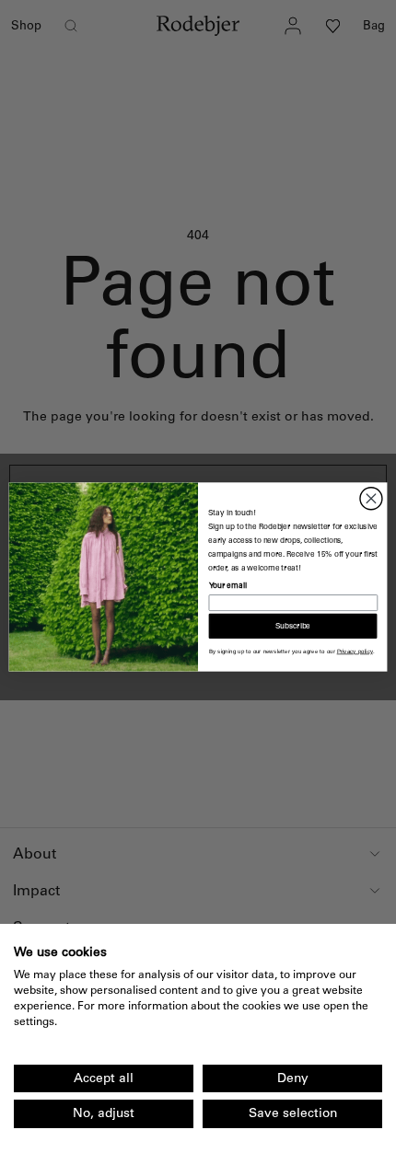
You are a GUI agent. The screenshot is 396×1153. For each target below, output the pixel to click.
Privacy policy (355, 651)
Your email (228, 585)
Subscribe (292, 625)
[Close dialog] (371, 498)
